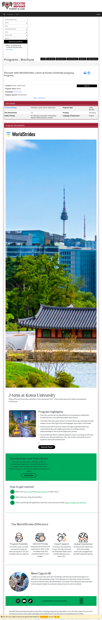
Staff (17, 14)
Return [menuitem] (6, 32)
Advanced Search (60, 59)
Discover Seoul (46, 447)
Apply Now (87, 86)
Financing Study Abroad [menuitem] (10, 29)
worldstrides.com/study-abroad (54, 601)
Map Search (82, 59)
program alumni (42, 492)
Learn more (28, 475)
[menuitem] (15, 49)
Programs (10, 14)
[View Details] (9, 49)
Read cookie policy (44, 616)
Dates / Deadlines (39, 98)
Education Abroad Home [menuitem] (11, 19)
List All (43, 59)
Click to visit (17, 92)
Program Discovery (92, 59)
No (58, 616)
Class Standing (11, 108)
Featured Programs (72, 59)
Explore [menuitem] (7, 22)
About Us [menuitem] (7, 38)
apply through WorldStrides (75, 503)
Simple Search (50, 59)
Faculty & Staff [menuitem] (8, 35)
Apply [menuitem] (6, 26)
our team (29, 492)
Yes (55, 616)
